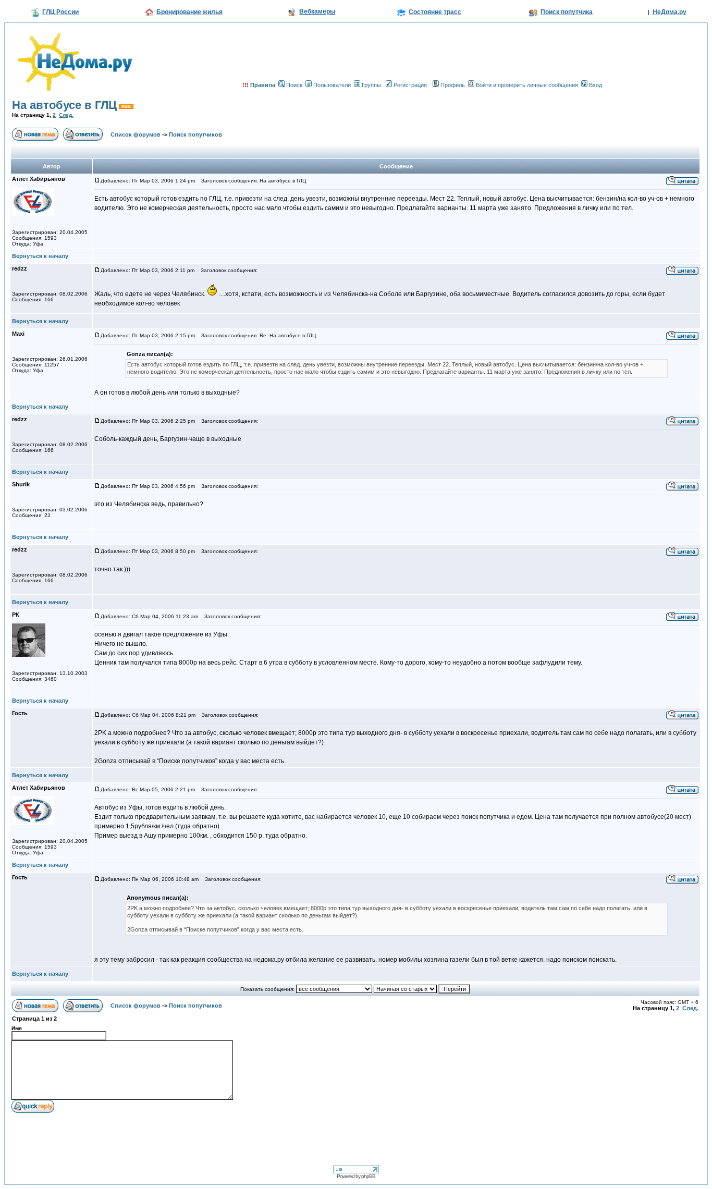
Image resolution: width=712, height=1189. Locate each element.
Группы (371, 85)
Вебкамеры (317, 11)
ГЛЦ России (60, 12)
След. (66, 115)
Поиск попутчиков (195, 134)
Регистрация (410, 85)
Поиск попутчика (567, 12)
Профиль (452, 85)
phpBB (368, 1176)
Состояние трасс (435, 12)
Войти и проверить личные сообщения (527, 85)
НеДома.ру (669, 12)
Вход (595, 85)
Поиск (294, 85)
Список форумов (136, 134)
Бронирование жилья (189, 12)
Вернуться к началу (40, 256)
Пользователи (332, 85)
